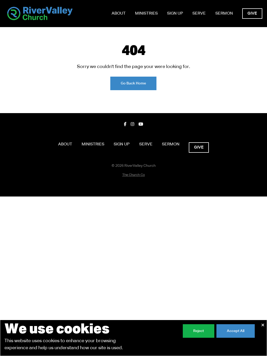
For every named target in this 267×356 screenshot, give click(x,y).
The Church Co (133, 175)
